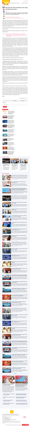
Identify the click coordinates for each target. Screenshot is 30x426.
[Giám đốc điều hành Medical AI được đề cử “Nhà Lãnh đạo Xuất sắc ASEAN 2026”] (6, 411)
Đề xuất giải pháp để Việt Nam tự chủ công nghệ (19, 242)
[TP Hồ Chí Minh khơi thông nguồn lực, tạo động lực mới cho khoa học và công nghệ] (6, 218)
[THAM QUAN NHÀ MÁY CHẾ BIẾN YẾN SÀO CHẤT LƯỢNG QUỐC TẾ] (6, 284)
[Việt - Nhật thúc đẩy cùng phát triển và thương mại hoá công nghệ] (6, 204)
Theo (23, 98)
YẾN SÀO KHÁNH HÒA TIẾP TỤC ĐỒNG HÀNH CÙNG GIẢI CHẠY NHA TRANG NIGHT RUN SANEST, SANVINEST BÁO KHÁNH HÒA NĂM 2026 (20, 189)
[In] (4, 16)
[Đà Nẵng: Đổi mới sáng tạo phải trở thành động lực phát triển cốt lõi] (6, 237)
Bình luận (3, 7)
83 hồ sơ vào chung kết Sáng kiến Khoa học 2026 (19, 402)
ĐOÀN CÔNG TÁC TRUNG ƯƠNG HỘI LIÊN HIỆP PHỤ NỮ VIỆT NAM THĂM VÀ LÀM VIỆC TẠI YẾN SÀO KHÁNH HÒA (19, 383)
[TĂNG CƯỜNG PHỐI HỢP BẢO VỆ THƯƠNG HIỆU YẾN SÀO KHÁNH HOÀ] (6, 417)
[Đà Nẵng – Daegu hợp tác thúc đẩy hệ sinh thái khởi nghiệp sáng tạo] (6, 211)
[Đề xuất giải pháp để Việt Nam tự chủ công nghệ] (6, 244)
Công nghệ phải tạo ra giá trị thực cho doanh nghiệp (6, 165)
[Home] (4, 9)
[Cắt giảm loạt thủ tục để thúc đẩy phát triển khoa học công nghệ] (6, 264)
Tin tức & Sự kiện (4, 162)
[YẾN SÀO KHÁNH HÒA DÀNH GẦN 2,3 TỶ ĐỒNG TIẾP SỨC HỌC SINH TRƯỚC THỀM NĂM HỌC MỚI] (6, 277)
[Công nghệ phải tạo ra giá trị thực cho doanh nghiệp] (6, 198)
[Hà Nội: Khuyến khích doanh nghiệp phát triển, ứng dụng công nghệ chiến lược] (6, 231)
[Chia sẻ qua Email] (4, 14)
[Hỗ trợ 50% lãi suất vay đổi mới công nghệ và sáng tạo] (6, 177)
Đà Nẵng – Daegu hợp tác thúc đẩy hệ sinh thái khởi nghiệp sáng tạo (23, 165)
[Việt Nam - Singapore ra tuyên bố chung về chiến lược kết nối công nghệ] (6, 251)
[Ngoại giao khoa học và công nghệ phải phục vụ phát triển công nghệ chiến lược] (6, 257)
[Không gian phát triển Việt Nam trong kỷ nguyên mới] (6, 398)
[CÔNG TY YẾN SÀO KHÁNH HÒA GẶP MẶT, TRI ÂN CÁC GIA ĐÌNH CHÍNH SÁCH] (6, 391)
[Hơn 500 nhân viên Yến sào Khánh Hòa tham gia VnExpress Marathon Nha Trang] (6, 304)
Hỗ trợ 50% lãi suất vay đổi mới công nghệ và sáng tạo (19, 175)
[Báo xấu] (4, 18)
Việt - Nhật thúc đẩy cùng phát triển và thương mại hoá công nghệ (15, 165)
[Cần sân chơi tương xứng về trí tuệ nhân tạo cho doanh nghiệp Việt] (6, 184)
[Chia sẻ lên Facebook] (4, 12)
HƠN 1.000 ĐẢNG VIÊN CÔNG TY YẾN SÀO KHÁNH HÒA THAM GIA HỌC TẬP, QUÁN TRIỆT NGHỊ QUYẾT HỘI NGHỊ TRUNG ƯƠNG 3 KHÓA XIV (19, 375)
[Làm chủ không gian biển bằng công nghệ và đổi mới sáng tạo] (6, 224)
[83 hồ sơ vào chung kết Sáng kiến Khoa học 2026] (6, 404)
